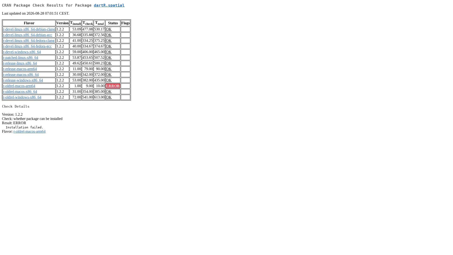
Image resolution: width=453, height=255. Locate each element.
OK (109, 29)
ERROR (113, 86)
